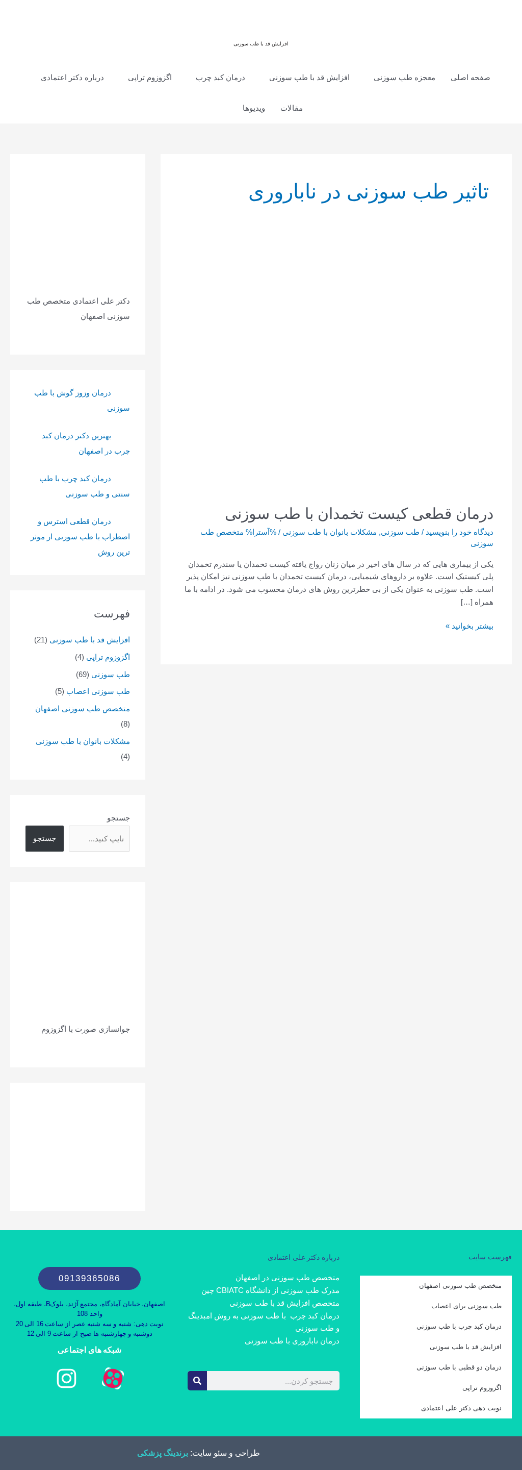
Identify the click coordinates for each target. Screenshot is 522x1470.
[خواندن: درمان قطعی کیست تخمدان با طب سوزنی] (336, 373)
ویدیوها (254, 108)
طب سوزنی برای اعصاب (466, 1306)
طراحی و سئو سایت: (224, 1453)
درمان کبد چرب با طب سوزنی (459, 1326)
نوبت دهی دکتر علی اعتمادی (461, 1408)
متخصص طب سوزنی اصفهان (82, 708)
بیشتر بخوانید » (469, 625)
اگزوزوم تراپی (150, 77)
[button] (223, 108)
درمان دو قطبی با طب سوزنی (459, 1367)
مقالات (291, 108)
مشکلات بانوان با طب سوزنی (329, 532)
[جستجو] (197, 1380)
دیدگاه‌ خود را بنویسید (459, 532)
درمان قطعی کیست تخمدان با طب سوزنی (359, 513)
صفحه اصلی (470, 77)
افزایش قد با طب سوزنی (261, 43)
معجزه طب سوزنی (404, 77)
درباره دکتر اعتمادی (72, 77)
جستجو (118, 817)
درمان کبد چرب (220, 77)
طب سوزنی (400, 532)
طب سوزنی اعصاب (98, 691)
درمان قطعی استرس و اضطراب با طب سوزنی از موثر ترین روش (80, 536)
